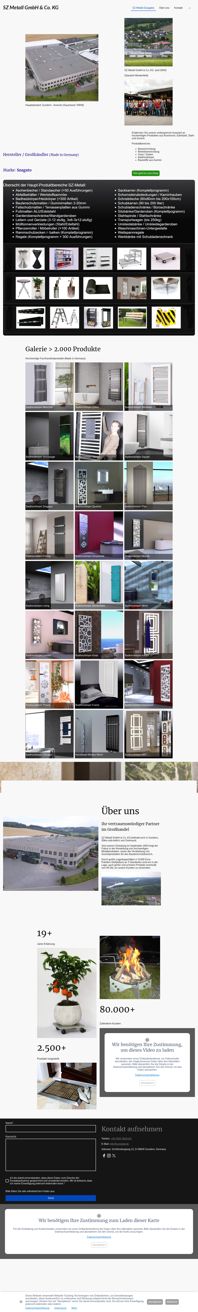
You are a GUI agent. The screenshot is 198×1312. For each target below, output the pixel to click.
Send (51, 1198)
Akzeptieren (147, 1083)
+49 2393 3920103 (121, 1138)
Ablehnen (172, 1302)
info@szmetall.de (119, 1144)
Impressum (60, 1308)
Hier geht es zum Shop (145, 173)
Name (9, 1123)
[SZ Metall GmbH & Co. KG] (34, 13)
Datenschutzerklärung (147, 1075)
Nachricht (11, 1136)
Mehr (74, 1308)
